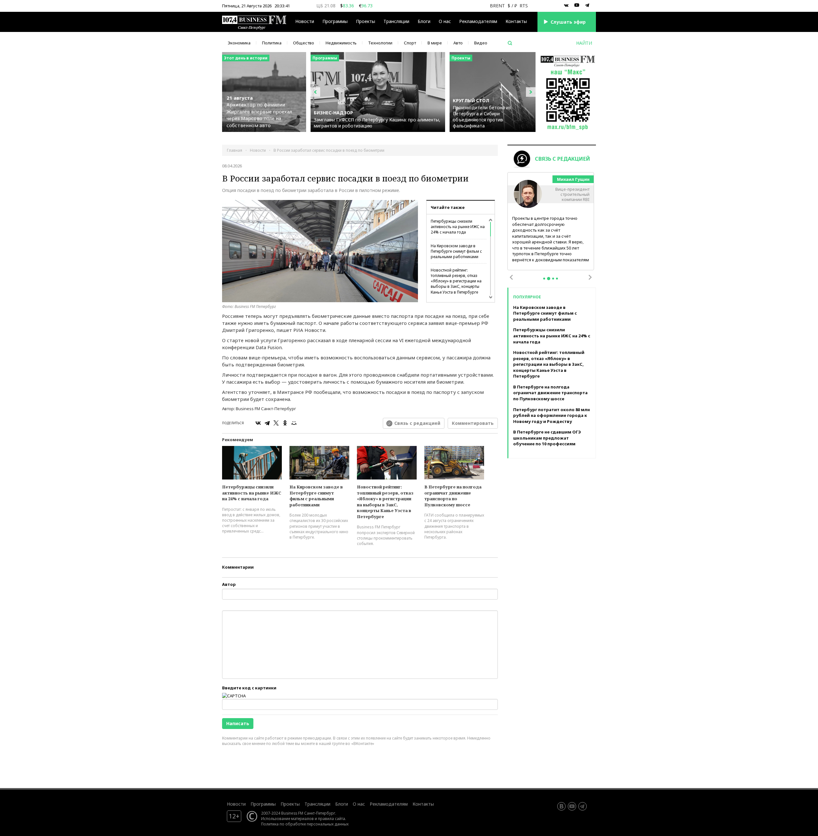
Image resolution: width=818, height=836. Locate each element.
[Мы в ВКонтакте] (566, 5)
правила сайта (331, 818)
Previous (511, 277)
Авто (458, 42)
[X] (276, 423)
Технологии (380, 42)
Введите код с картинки (249, 688)
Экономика (239, 42)
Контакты (516, 21)
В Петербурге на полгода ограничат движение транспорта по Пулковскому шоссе (453, 496)
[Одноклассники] (285, 423)
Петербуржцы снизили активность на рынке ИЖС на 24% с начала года (458, 227)
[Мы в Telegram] (587, 5)
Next (590, 277)
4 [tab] (557, 279)
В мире (435, 42)
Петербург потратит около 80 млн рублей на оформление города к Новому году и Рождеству (551, 415)
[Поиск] (510, 43)
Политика (272, 42)
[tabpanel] (551, 222)
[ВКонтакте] (258, 423)
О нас (445, 21)
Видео (480, 42)
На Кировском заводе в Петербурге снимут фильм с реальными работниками (456, 251)
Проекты (290, 804)
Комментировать (473, 423)
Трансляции (317, 804)
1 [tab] (544, 279)
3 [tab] (553, 279)
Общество (303, 42)
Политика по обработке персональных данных (305, 823)
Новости (304, 21)
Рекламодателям (478, 21)
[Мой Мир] (294, 423)
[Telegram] (267, 423)
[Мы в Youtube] (577, 5)
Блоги (424, 21)
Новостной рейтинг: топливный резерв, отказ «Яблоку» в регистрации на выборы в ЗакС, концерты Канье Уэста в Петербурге (456, 281)
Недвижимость (341, 42)
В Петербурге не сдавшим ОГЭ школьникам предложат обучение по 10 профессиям (547, 438)
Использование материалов (287, 818)
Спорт (410, 42)
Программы (335, 21)
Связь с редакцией (417, 423)
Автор (229, 584)
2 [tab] (548, 278)
